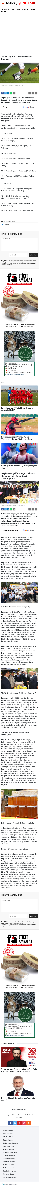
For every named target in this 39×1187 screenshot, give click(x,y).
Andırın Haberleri (8, 1149)
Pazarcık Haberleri (9, 1162)
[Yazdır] (14, 93)
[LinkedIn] (8, 93)
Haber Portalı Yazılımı (10, 1184)
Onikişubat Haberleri (9, 1155)
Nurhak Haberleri (8, 1165)
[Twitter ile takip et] (15, 1123)
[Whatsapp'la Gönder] (11, 93)
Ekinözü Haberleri (8, 1146)
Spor (13, 9)
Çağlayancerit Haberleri (10, 1143)
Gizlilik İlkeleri (29, 1115)
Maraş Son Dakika (8, 1174)
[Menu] (3, 3)
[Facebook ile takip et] (10, 1123)
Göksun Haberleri (8, 1140)
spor (6, 227)
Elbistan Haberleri (8, 1137)
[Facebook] (2, 93)
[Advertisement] (19, 34)
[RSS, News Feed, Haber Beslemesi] (28, 1123)
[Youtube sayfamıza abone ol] (19, 1123)
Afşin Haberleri (8, 1134)
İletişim (20, 1115)
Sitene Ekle (19, 1117)
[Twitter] (5, 93)
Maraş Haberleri (8, 1131)
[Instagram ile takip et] (24, 1123)
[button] (29, 93)
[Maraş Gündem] (19, 3)
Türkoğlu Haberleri (9, 1158)
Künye (14, 1115)
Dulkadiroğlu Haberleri (10, 1152)
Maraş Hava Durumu (9, 1177)
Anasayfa (6, 9)
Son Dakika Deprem (9, 1171)
